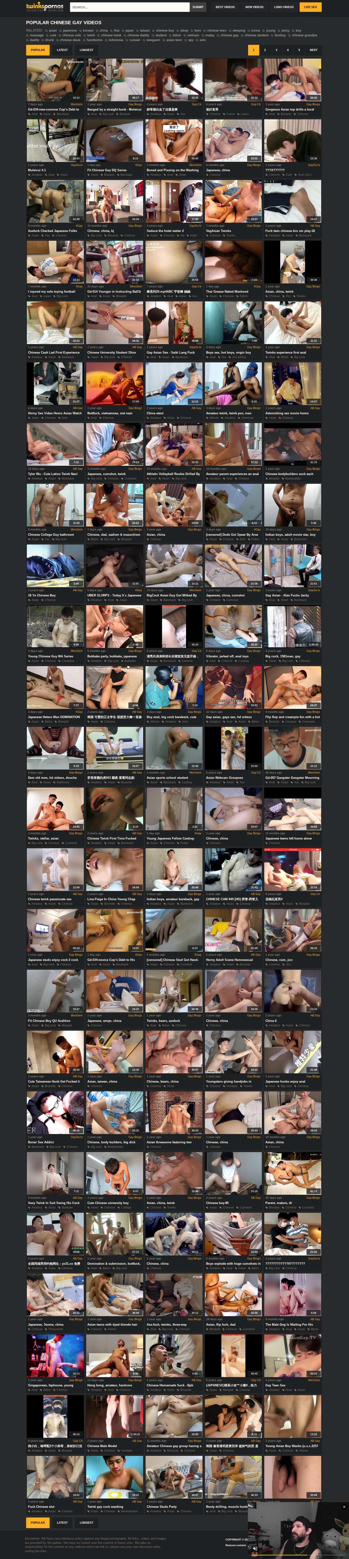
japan (130, 30)
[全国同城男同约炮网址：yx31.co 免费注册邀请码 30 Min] (55, 1234)
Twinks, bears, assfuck (163, 1021)
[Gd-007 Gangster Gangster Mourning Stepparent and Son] (292, 748)
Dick (64, 418)
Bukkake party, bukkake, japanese (112, 656)
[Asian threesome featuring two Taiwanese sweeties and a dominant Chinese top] (174, 1112)
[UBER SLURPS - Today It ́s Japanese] (114, 565)
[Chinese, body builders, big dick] (114, 1112)
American (247, 418)
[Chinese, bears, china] (174, 1052)
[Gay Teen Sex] (292, 1355)
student (161, 35)
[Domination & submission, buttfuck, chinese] (114, 1234)
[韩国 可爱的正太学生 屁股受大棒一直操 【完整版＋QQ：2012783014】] (114, 687)
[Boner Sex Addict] (55, 1112)
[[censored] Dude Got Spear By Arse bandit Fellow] (233, 505)
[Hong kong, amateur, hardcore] (114, 1355)
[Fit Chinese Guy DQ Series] (114, 140)
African (214, 418)
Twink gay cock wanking (105, 1506)
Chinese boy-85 (217, 1203)
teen (197, 30)
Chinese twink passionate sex (49, 899)
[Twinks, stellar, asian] (55, 809)
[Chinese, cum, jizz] (292, 930)
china (104, 30)
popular (38, 50)
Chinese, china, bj (100, 231)
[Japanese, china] (233, 140)
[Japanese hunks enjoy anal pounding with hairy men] (292, 1052)
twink (91, 35)
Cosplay (243, 661)
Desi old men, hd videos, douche (52, 778)
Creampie (68, 661)
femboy (280, 35)
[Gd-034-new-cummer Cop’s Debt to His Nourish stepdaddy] (55, 80)
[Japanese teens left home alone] (292, 809)
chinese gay (230, 35)
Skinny (303, 1450)
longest (86, 50)
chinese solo (71, 35)
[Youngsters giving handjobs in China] (233, 1052)
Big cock (108, 114)
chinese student (257, 35)
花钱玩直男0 (274, 899)
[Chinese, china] (233, 809)
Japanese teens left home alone (288, 838)
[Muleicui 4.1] (55, 140)
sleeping (239, 30)
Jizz (288, 964)
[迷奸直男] (233, 80)
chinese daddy (138, 35)
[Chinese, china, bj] (114, 201)
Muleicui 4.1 (37, 170)
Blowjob (125, 114)
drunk (49, 40)
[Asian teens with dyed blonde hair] (114, 1294)
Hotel (193, 235)
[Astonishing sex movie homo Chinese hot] (292, 383)
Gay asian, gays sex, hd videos (229, 717)
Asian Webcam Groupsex (224, 778)
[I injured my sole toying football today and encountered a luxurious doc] (55, 262)
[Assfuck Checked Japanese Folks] (55, 201)
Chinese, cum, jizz (279, 960)
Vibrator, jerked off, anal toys (227, 656)
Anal (35, 114)
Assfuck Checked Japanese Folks (52, 231)
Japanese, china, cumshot (225, 595)
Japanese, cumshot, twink (106, 474)
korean (88, 30)
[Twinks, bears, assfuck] (174, 991)
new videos (254, 7)
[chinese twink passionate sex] (55, 869)
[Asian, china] (174, 505)
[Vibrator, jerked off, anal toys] (233, 626)
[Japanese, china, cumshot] (233, 565)
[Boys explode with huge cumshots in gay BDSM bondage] (233, 1234)
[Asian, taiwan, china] (114, 1052)
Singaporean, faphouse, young (50, 1385)
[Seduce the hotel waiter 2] (174, 201)
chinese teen (216, 30)
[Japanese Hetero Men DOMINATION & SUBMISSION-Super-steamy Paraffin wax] (55, 687)
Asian (47, 114)
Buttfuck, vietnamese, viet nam (109, 413)
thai (116, 30)
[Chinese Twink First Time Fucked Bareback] (114, 809)
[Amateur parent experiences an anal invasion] (233, 444)
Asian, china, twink (279, 291)
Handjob (232, 1086)
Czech (230, 114)
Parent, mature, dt (278, 1203)
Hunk (170, 1086)
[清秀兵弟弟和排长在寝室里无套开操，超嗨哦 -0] (174, 626)
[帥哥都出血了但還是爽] (174, 80)
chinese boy (165, 30)
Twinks (230, 235)
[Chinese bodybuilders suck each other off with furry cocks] (292, 444)
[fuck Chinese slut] (55, 1477)
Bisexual (172, 1450)
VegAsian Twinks (218, 231)
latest (62, 50)
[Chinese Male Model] (114, 1416)
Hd (182, 235)
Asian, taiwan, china (102, 1081)
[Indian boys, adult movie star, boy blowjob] (292, 505)
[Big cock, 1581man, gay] (292, 626)
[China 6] (292, 991)
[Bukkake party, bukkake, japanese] (114, 626)
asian (53, 30)
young (270, 30)
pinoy (286, 30)
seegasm (153, 40)
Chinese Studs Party (162, 1506)
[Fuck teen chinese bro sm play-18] (292, 201)
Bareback (63, 114)
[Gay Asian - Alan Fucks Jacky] (292, 565)
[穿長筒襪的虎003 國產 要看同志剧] (114, 748)
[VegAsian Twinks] (233, 201)
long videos (284, 7)
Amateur (155, 114)
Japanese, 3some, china (45, 1324)
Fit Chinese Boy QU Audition (49, 1021)
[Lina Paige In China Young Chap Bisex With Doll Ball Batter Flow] (114, 869)
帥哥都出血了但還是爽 (162, 109)
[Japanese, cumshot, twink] (114, 444)
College (126, 1207)
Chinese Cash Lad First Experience (54, 352)
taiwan (145, 30)
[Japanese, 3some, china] (55, 1294)
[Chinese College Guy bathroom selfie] (55, 505)
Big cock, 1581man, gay (282, 656)
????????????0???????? (285, 1263)
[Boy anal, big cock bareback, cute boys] (174, 687)
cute (53, 35)
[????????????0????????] (292, 1234)
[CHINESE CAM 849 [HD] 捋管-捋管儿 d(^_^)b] (233, 869)
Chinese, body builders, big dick (111, 1142)
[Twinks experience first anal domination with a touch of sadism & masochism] (292, 322)
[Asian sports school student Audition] (174, 748)
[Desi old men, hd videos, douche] (55, 748)
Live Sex (310, 7)
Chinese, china (217, 838)
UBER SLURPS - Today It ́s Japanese (114, 595)
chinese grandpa (304, 35)
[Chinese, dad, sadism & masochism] (114, 505)
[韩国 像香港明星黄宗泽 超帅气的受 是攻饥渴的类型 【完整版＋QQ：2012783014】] (233, 1416)
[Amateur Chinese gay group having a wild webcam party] (174, 1416)
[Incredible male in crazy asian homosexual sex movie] (292, 1477)
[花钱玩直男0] (292, 869)
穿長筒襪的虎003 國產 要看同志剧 (110, 778)
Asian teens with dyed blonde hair (112, 1324)
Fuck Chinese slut (41, 1506)
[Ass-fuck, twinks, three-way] (174, 1294)
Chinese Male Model (102, 1446)
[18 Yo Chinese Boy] (55, 565)
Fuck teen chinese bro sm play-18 (290, 231)
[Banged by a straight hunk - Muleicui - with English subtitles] (114, 80)
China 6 (271, 1021)
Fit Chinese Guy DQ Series (107, 170)
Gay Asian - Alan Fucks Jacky (287, 595)
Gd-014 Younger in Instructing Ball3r (114, 291)
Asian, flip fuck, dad (221, 1324)
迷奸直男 (212, 109)
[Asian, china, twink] (292, 262)
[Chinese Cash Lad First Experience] (55, 322)
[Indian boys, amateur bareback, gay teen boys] (174, 869)
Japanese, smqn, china (104, 1021)
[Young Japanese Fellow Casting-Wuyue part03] (174, 809)
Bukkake (130, 661)
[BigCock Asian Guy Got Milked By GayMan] (174, 565)
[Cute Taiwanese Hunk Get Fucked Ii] (55, 1052)
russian (134, 40)
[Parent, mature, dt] (292, 1173)
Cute (289, 174)
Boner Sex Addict (41, 1142)
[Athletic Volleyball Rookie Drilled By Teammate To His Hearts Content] (174, 444)
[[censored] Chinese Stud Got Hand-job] (174, 930)
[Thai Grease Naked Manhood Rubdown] (233, 262)
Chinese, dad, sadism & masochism (113, 534)
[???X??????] (292, 140)
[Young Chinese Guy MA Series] (55, 626)
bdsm (177, 35)
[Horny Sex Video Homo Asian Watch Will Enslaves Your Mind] (55, 383)
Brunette (126, 782)
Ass (182, 114)
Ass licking (239, 357)
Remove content (236, 1545)
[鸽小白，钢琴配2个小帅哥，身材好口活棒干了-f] (55, 1416)
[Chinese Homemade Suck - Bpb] (174, 1355)
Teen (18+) (305, 174)
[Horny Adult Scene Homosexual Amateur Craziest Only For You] (233, 930)
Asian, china (156, 534)
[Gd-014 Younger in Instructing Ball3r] (114, 262)
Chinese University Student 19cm (111, 352)
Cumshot (130, 478)
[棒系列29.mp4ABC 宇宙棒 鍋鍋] (174, 262)
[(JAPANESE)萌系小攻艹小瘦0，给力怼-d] (233, 1355)
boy (298, 30)
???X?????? (275, 170)
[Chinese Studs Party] (174, 1477)
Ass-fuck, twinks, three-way (167, 1324)
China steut (155, 413)
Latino (245, 114)
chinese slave (70, 40)
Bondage (126, 174)
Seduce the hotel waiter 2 (165, 231)
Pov (288, 296)
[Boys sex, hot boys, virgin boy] (233, 322)
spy (190, 40)
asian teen (174, 40)
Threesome (55, 1329)
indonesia (116, 40)
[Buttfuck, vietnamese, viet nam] (114, 383)
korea (255, 30)
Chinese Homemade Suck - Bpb (170, 1385)
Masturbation (129, 1511)
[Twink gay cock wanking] (114, 1477)
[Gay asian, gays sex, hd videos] (233, 687)
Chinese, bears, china (163, 1081)
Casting (187, 782)
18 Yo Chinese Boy (42, 595)
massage (37, 35)
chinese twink (111, 35)
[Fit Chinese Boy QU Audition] (55, 991)
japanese (70, 30)
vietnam (193, 35)
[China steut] (174, 383)
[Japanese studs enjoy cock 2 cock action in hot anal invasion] (55, 930)
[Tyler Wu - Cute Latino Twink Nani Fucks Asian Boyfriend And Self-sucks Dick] (55, 444)
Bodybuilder (293, 478)
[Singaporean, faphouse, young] (55, 1355)
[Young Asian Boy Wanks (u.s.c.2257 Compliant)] (292, 1416)
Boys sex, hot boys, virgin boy (228, 352)
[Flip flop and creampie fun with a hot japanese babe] (292, 687)
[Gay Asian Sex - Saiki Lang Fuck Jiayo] (174, 322)
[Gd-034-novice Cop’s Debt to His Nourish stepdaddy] (114, 930)
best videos (225, 7)
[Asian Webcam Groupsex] (233, 748)
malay (209, 35)
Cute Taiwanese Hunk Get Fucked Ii (54, 1081)
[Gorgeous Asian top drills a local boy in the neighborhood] (292, 80)
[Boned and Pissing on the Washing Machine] (174, 140)
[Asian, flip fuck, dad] (233, 1294)
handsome (95, 40)
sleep (184, 30)
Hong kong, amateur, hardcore (109, 1385)
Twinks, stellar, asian (43, 838)
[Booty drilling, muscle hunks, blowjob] (233, 1477)
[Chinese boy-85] (233, 1173)
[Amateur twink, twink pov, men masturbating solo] (233, 383)
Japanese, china (218, 170)
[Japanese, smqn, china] (114, 991)
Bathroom (300, 539)
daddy (34, 40)
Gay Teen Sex (275, 1385)
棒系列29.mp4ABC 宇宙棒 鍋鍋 (168, 291)
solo (203, 40)
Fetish (244, 296)
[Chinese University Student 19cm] (114, 322)
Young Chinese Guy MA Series (50, 656)
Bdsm (284, 357)
